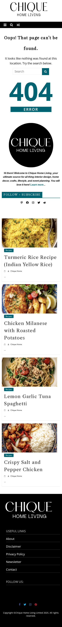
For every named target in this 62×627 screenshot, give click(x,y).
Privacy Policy (15, 554)
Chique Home (16, 271)
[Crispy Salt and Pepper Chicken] (29, 426)
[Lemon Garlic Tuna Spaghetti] (29, 360)
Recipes (9, 250)
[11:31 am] (5, 344)
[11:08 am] (5, 410)
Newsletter (13, 562)
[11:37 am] (5, 271)
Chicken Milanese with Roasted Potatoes (25, 331)
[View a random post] (18, 25)
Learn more (36, 184)
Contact (11, 569)
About (10, 539)
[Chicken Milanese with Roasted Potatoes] (29, 287)
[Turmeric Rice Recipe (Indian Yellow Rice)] (29, 221)
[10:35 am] (5, 476)
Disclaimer (13, 546)
